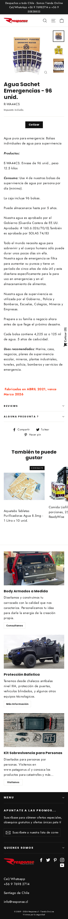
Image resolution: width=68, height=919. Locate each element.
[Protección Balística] (34, 652)
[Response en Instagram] (62, 859)
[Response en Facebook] (41, 859)
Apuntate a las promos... (30, 810)
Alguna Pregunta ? (21, 416)
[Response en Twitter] (48, 859)
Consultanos (14, 625)
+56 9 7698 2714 (16, 884)
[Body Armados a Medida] (34, 568)
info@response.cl (16, 901)
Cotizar (34, 124)
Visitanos (13, 782)
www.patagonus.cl (17, 769)
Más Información (17, 704)
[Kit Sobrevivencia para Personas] (34, 730)
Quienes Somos (19, 848)
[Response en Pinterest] (55, 859)
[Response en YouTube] (62, 864)
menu (9, 797)
